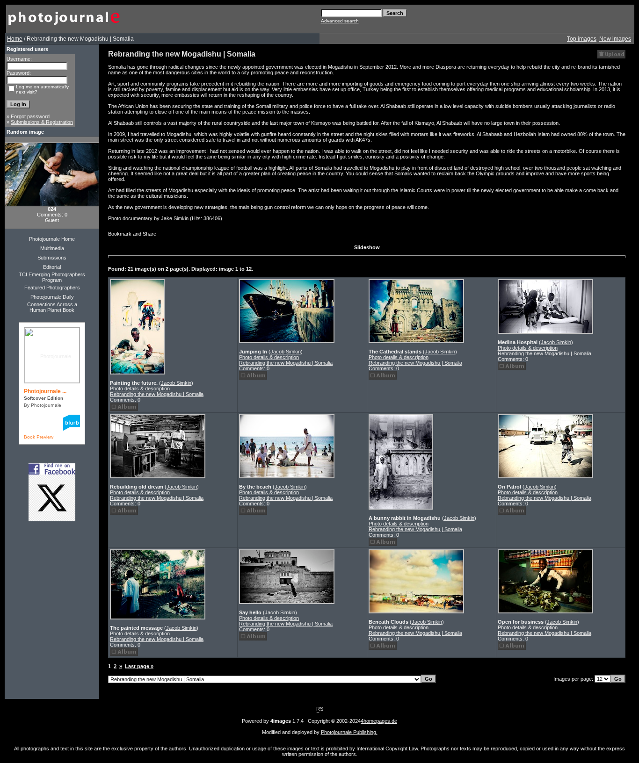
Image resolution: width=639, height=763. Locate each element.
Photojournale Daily (52, 297)
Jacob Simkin (176, 383)
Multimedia (52, 248)
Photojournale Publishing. (349, 732)
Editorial (52, 267)
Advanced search (340, 20)
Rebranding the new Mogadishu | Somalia (156, 394)
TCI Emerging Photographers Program (52, 277)
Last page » (139, 666)
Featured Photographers (52, 287)
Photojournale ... (45, 391)
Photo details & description (140, 388)
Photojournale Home (52, 239)
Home (14, 39)
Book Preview (38, 436)
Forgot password (30, 116)
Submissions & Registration (42, 122)
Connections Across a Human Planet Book (52, 307)
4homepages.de (379, 721)
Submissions (51, 257)
